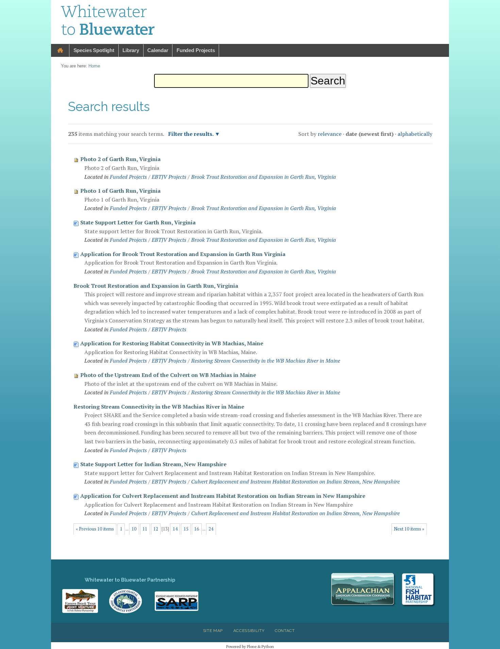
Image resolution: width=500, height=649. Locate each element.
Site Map (213, 630)
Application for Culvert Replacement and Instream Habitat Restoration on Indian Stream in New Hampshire (222, 496)
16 (196, 529)
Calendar (157, 50)
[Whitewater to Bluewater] (108, 21)
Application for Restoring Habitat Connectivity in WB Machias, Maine (171, 343)
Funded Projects (196, 50)
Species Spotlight (93, 50)
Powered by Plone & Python (250, 646)
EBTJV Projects (169, 176)
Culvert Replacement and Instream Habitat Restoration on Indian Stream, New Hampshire (295, 481)
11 (145, 529)
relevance (329, 134)
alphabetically (415, 134)
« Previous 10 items (95, 529)
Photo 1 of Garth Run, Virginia (120, 190)
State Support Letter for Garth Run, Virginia (138, 222)
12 (155, 529)
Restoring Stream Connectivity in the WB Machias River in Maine (265, 360)
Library (130, 50)
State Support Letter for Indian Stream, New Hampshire (153, 464)
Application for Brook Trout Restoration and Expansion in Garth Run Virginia (182, 254)
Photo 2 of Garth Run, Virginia (120, 159)
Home (60, 50)
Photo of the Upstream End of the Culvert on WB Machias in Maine (168, 375)
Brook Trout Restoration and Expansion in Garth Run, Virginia (263, 176)
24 (211, 529)
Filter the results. (191, 134)
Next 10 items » (409, 529)
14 (175, 529)
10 (134, 529)
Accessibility (249, 630)
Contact (285, 630)
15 (186, 529)
